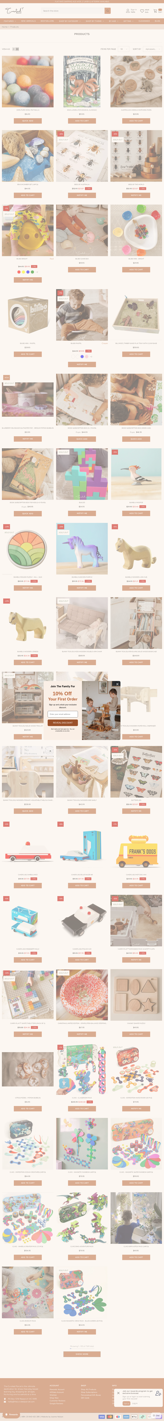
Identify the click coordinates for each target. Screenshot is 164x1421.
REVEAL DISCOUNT (63, 723)
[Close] (117, 684)
